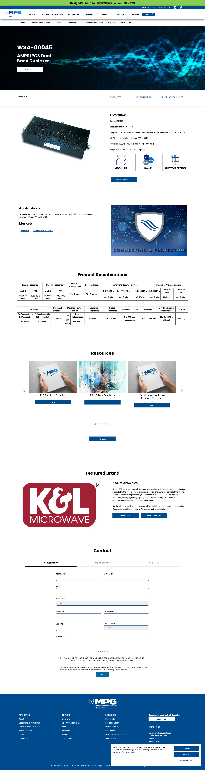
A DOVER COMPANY (109, 766)
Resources (91, 14)
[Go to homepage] (13, 14)
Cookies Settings (186, 760)
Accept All (186, 749)
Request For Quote (172, 97)
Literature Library (112, 723)
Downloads (110, 719)
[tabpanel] (102, 627)
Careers (135, 14)
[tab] (51, 563)
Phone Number (109, 611)
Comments (61, 636)
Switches (66, 731)
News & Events (25, 731)
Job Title (59, 624)
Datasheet (115, 97)
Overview (21, 96)
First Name (61, 574)
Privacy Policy (85, 670)
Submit (102, 674)
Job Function (109, 624)
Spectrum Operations (71, 723)
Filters (65, 727)
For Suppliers (110, 731)
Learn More (125, 516)
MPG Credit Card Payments (116, 734)
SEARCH (147, 14)
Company (33, 14)
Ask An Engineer (144, 97)
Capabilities (73, 14)
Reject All (186, 754)
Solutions (66, 719)
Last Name (108, 574)
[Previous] (24, 390)
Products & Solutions (52, 14)
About (21, 719)
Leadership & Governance (29, 723)
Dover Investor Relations (29, 727)
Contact (120, 14)
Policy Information (113, 727)
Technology (67, 738)
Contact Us (30, 70)
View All (102, 439)
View (53, 402)
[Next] (181, 390)
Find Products (154, 516)
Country (60, 599)
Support (106, 14)
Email (58, 586)
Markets (65, 734)
